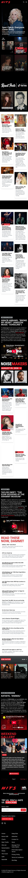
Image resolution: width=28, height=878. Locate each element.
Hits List (4, 845)
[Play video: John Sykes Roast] (21, 100)
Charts (4, 839)
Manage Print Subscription (16, 846)
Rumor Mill (5, 836)
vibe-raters (6, 659)
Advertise (14, 836)
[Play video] (7, 45)
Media (3, 851)
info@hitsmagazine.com (7, 872)
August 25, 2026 (9, 368)
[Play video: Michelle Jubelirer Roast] (7, 100)
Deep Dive (15, 833)
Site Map (14, 860)
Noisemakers (6, 848)
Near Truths (5, 842)
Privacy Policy (16, 854)
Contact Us (15, 839)
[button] (23, 779)
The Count (5, 854)
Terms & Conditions (18, 857)
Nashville (4, 859)
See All (23, 659)
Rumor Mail (5, 806)
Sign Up (23, 809)
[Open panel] (26, 2)
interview (20, 507)
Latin (3, 856)
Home (3, 833)
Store (13, 842)
